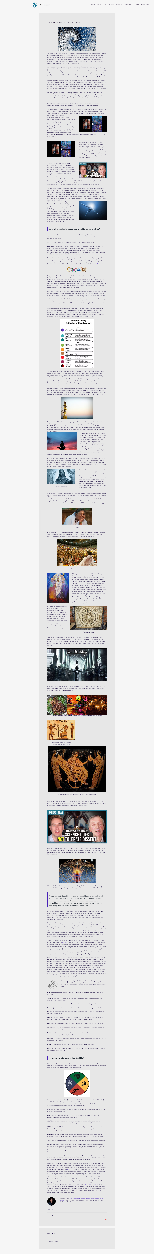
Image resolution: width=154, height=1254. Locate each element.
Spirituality (50, 1209)
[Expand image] (57, 704)
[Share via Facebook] (48, 1215)
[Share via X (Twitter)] (52, 1215)
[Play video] (93, 124)
